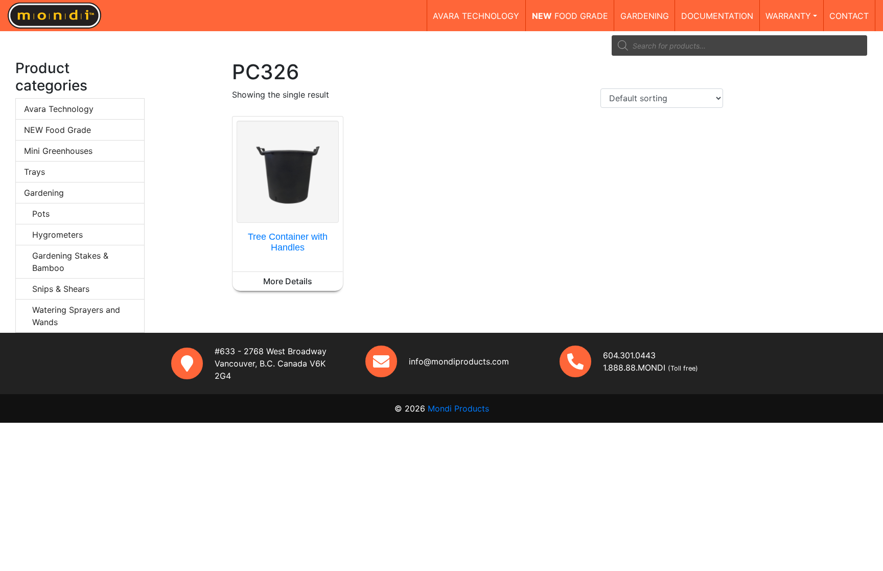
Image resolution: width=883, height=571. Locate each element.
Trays (34, 172)
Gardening (644, 16)
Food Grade (570, 16)
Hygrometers (57, 235)
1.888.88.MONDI (634, 367)
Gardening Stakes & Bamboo (70, 261)
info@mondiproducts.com (459, 361)
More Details (287, 281)
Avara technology (476, 16)
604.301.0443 (629, 355)
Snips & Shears (60, 289)
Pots (41, 214)
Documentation (717, 16)
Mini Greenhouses (58, 151)
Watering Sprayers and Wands (76, 316)
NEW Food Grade (57, 130)
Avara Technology (59, 109)
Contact (849, 16)
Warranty (788, 16)
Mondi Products (458, 408)
